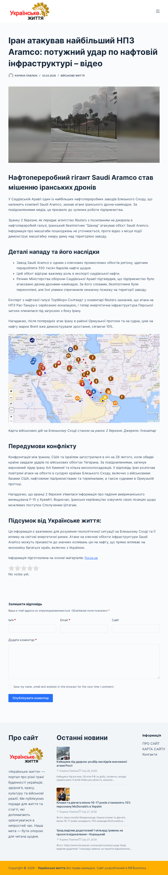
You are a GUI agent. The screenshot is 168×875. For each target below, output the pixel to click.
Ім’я (12, 620)
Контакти (149, 754)
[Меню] (158, 11)
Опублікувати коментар (30, 698)
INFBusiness (137, 868)
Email (65, 620)
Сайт (115, 620)
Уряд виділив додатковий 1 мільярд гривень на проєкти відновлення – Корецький (90, 832)
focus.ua (91, 558)
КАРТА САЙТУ (153, 749)
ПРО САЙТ (151, 743)
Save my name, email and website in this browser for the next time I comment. (64, 686)
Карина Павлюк (69, 770)
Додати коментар (22, 640)
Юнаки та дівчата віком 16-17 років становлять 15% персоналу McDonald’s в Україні (94, 804)
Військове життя (73, 75)
